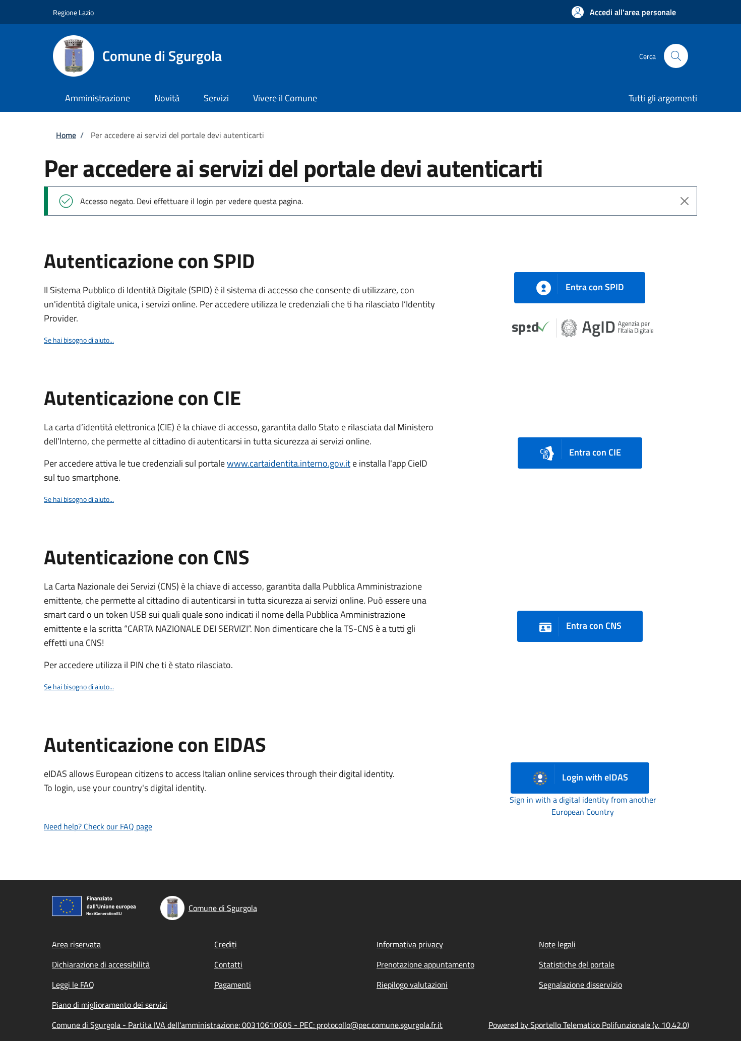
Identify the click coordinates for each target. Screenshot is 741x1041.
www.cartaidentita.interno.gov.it (288, 463)
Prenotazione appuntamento (425, 964)
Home (66, 135)
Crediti (225, 944)
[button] (624, 12)
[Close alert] (684, 201)
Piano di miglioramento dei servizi (109, 1005)
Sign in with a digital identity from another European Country (583, 806)
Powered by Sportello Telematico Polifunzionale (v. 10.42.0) (588, 1025)
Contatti (228, 964)
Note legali (557, 944)
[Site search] (676, 56)
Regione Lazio (73, 12)
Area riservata (76, 944)
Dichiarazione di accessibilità (101, 964)
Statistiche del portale (576, 964)
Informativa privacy (410, 944)
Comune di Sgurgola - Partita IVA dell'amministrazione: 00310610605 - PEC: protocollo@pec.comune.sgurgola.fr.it (247, 1025)
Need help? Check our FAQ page (98, 826)
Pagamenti (232, 985)
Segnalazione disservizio (580, 985)
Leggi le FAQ (73, 985)
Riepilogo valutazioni (412, 985)
